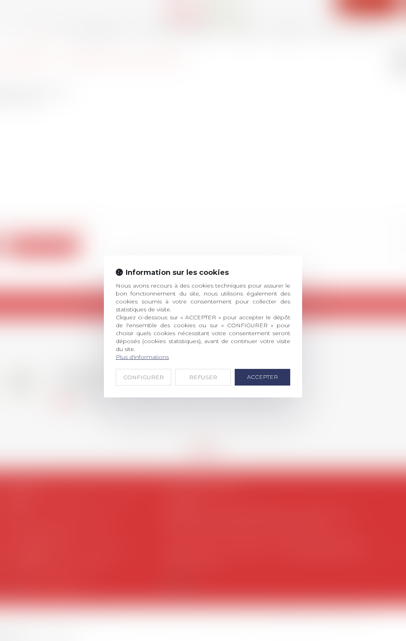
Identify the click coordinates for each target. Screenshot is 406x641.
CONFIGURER (143, 377)
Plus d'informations (142, 357)
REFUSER (203, 377)
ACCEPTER (262, 376)
